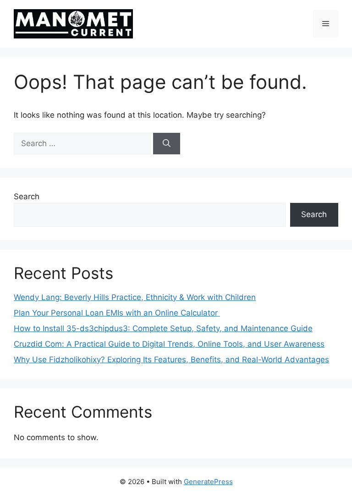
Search (26, 196)
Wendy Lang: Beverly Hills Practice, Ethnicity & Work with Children (135, 297)
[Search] (166, 144)
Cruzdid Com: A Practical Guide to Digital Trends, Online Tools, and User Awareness (169, 344)
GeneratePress (208, 481)
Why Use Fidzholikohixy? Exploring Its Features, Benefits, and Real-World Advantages (171, 359)
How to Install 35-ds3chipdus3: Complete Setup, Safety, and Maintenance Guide (163, 328)
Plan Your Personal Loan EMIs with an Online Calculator (117, 312)
